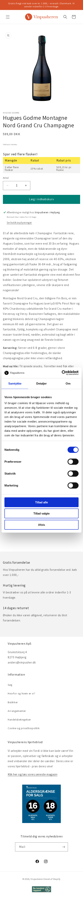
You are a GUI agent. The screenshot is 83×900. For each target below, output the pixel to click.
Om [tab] (68, 383)
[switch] (73, 461)
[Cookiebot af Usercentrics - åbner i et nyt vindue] (62, 372)
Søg (10, 685)
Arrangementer (17, 711)
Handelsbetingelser (19, 719)
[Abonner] (63, 846)
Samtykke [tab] (15, 383)
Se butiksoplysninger (19, 222)
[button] (7, 17)
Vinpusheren (36, 879)
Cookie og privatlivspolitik (24, 728)
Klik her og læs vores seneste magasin (32, 774)
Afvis (41, 524)
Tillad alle (41, 502)
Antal (6, 178)
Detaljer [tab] (41, 383)
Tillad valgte (41, 513)
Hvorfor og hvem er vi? (21, 693)
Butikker (13, 702)
